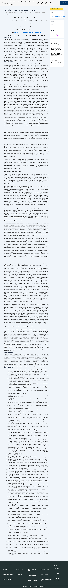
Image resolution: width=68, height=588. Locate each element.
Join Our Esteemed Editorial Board (46, 580)
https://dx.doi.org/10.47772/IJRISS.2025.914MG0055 (27, 32)
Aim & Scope (5, 567)
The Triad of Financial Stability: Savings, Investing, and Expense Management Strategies (56, 54)
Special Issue (56, 575)
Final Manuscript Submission (33, 573)
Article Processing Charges (8, 574)
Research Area (5, 569)
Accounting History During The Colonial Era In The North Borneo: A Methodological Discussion (56, 58)
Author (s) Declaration (32, 575)
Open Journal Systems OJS (8, 579)
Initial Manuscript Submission (33, 567)
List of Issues (56, 573)
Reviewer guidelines (45, 569)
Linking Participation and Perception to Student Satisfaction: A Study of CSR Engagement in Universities (56, 44)
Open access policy (19, 569)
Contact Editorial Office (32, 580)
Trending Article (57, 578)
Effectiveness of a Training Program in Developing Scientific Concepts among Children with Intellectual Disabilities (56, 63)
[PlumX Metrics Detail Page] (57, 35)
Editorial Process (19, 574)
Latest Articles (56, 568)
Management (15, 14)
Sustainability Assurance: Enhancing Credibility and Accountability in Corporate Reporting (56, 49)
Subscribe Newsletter (58, 580)
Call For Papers (18, 567)
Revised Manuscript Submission (32, 570)
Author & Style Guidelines (46, 567)
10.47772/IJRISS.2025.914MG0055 (58, 16)
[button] (30, 1)
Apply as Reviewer (44, 574)
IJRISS (6, 3)
